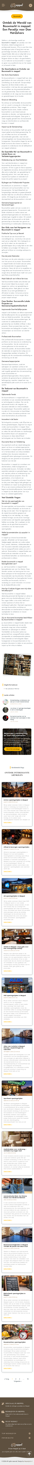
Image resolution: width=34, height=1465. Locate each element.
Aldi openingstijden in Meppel (15, 995)
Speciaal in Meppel (14, 1403)
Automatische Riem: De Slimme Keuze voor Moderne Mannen (15, 1197)
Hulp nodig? (11, 1421)
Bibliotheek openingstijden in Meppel (15, 1294)
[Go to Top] (29, 1454)
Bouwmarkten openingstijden (15, 1342)
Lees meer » (8, 822)
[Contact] (3, 1422)
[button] (30, 5)
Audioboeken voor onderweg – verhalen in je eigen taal (15, 1150)
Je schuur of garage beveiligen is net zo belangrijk (20, 709)
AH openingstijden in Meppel (14, 896)
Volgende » (17, 1381)
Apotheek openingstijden (13, 1098)
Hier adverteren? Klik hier (12, 689)
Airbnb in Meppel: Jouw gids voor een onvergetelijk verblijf (16, 947)
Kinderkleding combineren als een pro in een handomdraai (20, 701)
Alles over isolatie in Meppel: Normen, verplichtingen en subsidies (14, 1047)
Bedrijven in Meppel (15, 1411)
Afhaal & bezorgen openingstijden (16, 847)
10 (28, 1379)
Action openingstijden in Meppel (16, 800)
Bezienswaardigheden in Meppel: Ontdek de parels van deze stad (16, 1245)
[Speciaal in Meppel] (3, 1404)
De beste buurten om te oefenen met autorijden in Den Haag (20, 717)
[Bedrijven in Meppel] (3, 1412)
